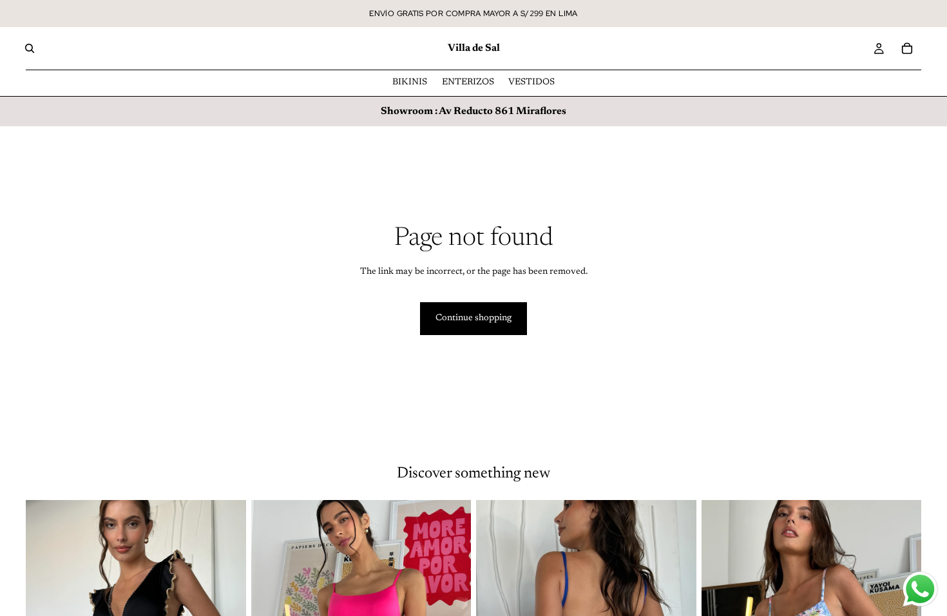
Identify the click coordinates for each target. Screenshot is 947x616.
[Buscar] (29, 48)
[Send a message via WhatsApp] (920, 589)
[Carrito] (907, 48)
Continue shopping (473, 318)
